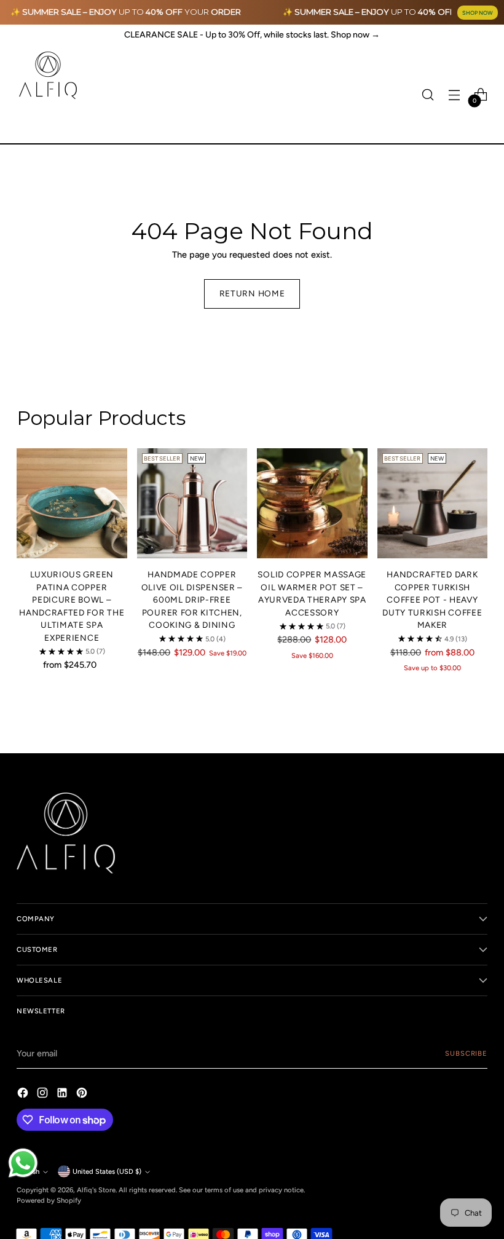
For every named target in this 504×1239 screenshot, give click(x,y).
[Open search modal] (428, 94)
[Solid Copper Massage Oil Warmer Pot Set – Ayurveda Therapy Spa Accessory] (312, 503)
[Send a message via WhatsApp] (23, 1163)
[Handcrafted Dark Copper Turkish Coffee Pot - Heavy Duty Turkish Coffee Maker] (432, 503)
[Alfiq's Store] (47, 75)
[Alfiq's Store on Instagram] (43, 1095)
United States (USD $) (107, 1171)
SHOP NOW (477, 12)
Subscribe (466, 1053)
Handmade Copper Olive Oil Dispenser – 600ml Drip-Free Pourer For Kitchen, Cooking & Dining (192, 599)
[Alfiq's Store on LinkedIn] (63, 1095)
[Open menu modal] (454, 94)
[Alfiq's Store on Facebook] (24, 1095)
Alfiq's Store (96, 1190)
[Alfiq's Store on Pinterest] (83, 1095)
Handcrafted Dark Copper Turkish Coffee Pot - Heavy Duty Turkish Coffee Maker (432, 599)
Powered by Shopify (49, 1200)
